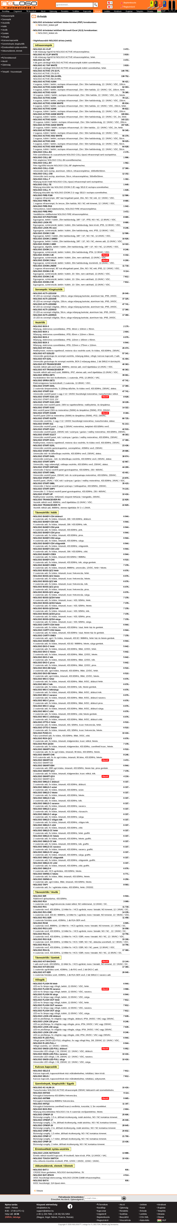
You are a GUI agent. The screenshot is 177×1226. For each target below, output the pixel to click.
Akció (43, 11)
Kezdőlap (5, 11)
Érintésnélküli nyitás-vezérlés (14, 47)
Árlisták (98, 11)
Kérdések (118, 11)
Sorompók (6, 19)
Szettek (5, 33)
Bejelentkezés (103, 1217)
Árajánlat (129, 11)
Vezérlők (6, 23)
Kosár (142, 1208)
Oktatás (150, 11)
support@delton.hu (45, 1211)
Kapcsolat (87, 11)
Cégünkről (18, 11)
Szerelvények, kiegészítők (13, 44)
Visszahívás (125, 1220)
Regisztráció (102, 1220)
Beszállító (124, 1217)
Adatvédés (144, 1220)
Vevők (4, 30)
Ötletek (160, 1217)
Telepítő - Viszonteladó (12, 72)
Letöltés (107, 11)
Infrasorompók (8, 16)
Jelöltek (143, 1204)
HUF (164, 1220)
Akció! (4, 61)
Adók (4, 26)
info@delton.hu (43, 1208)
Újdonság (53, 11)
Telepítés (139, 11)
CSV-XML (144, 1217)
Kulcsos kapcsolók (10, 40)
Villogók (5, 37)
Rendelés (65, 11)
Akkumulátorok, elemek (12, 51)
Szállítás (75, 11)
